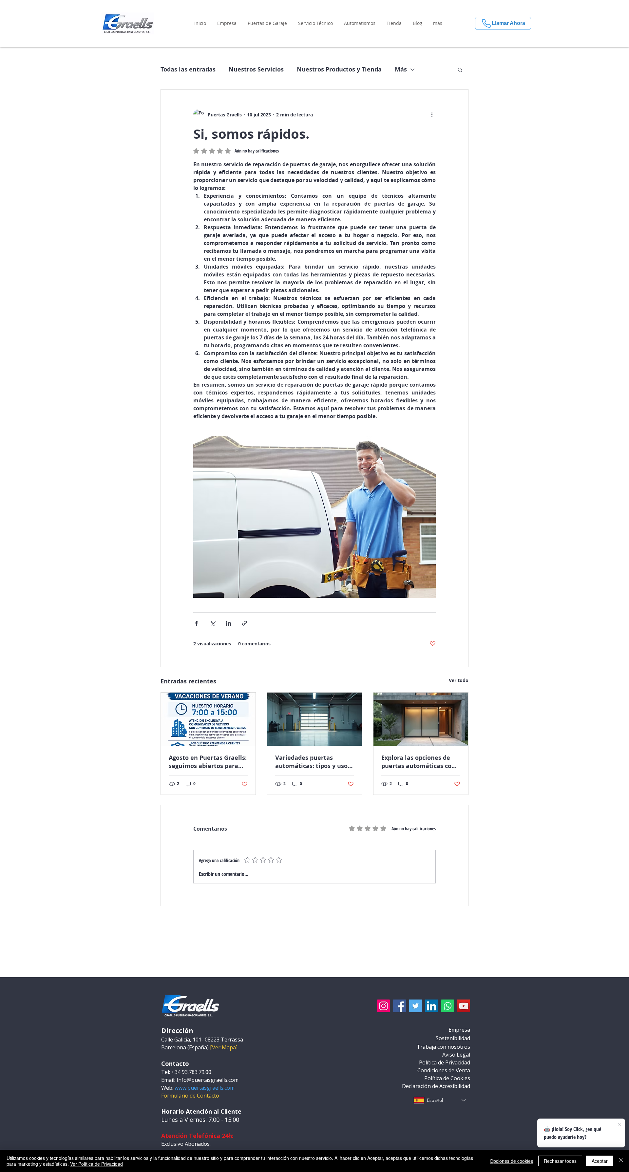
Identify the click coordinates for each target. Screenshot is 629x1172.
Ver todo (458, 680)
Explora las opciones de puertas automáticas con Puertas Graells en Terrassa (418, 762)
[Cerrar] (621, 1161)
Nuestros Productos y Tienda (339, 69)
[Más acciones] (432, 114)
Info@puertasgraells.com (207, 1079)
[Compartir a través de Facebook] (196, 623)
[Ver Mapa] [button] (224, 1047)
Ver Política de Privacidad (96, 1164)
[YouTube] (463, 1006)
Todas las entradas (188, 69)
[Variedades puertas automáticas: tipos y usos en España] (314, 719)
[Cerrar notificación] (619, 1125)
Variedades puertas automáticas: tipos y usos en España (313, 762)
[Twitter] (415, 1006)
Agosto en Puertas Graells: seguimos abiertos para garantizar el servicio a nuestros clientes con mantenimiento (208, 762)
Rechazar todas (560, 1161)
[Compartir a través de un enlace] (244, 623)
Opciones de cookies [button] (511, 1161)
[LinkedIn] (431, 1006)
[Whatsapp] (447, 1006)
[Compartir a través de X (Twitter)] (212, 623)
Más (401, 69)
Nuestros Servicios (256, 69)
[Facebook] (399, 1006)
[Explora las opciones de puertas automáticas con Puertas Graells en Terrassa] (420, 719)
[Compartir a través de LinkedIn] (228, 623)
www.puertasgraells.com (205, 1087)
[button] (227, 23)
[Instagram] (383, 1006)
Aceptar (600, 1161)
